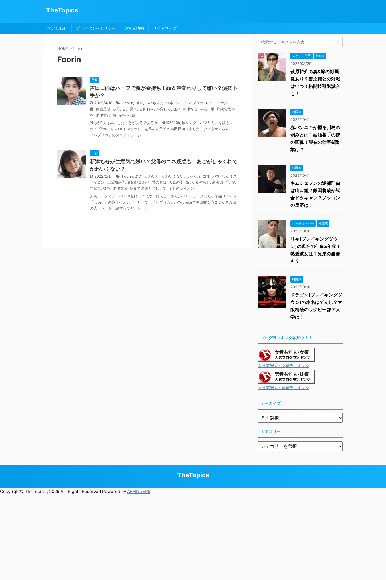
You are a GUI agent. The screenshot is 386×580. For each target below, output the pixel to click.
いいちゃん (154, 103)
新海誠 (217, 182)
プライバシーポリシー (96, 28)
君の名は (159, 182)
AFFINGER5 (138, 491)
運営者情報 (134, 28)
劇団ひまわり (138, 182)
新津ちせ (190, 109)
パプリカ (196, 103)
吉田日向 (146, 109)
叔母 (116, 109)
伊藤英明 (103, 109)
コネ (169, 103)
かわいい (152, 176)
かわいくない (173, 176)
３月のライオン (181, 188)
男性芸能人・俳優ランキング (283, 387)
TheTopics (62, 10)
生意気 (95, 188)
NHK (139, 103)
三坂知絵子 (116, 182)
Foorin (127, 103)
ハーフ (181, 103)
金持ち (124, 115)
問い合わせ (57, 28)
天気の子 (176, 182)
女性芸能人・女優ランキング (283, 365)
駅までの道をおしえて (148, 188)
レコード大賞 (217, 103)
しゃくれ (193, 176)
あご (138, 176)
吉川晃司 (129, 109)
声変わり (163, 109)
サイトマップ (165, 28)
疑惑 (106, 188)
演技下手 (207, 109)
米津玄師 (103, 115)
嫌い (177, 109)
